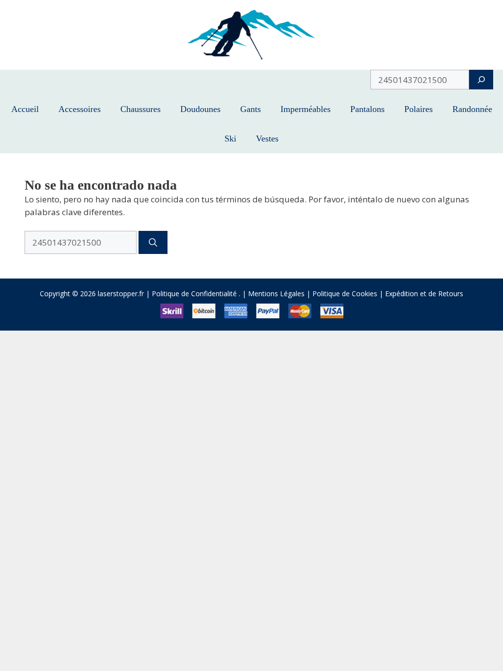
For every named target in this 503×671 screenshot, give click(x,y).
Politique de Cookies (344, 293)
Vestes (267, 138)
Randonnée (472, 109)
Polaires (418, 109)
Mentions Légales (276, 293)
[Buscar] (153, 242)
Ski (230, 138)
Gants (250, 109)
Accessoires (79, 109)
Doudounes (200, 109)
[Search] (481, 79)
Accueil (25, 109)
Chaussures (140, 109)
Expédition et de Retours (424, 293)
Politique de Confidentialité (194, 293)
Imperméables (305, 109)
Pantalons (367, 109)
